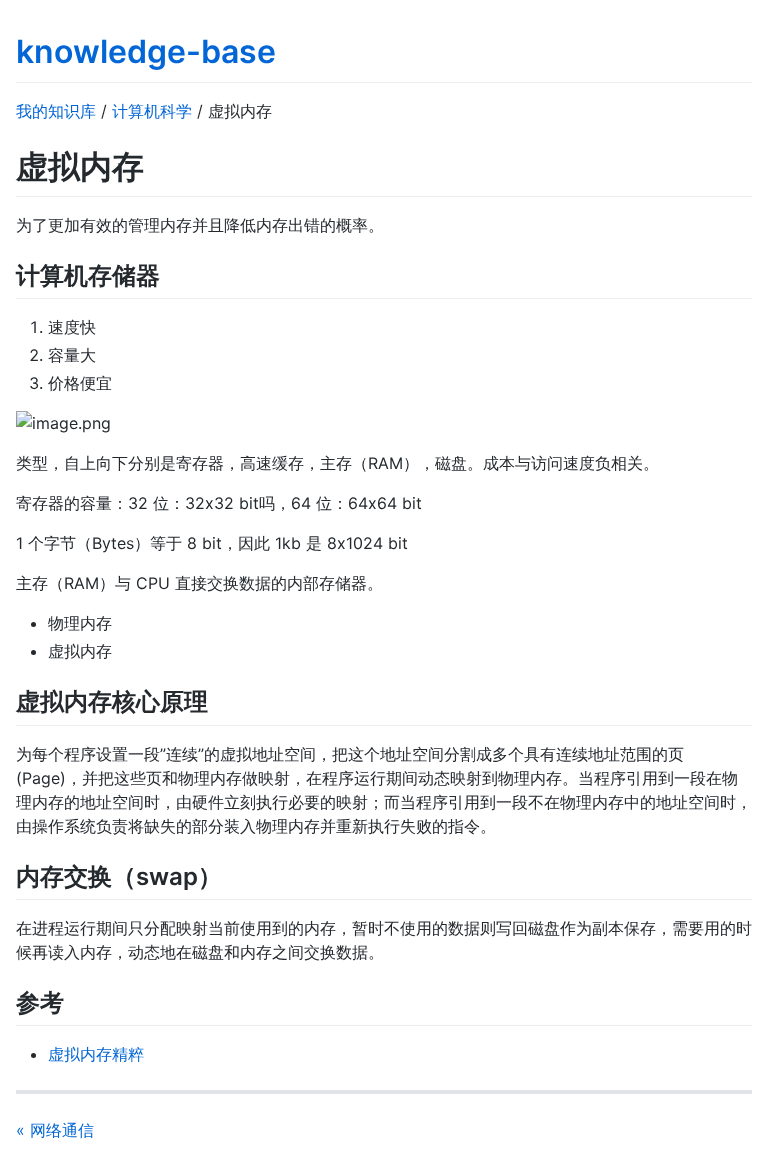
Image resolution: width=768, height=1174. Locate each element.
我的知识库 (56, 111)
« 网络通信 (55, 1130)
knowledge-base (146, 51)
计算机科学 (152, 111)
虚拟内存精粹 (96, 1054)
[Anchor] (172, 273)
